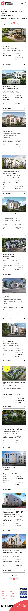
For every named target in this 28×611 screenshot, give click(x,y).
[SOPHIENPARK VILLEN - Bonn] (14, 90)
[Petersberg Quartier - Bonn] (14, 175)
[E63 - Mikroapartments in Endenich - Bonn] (14, 553)
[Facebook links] (2, 606)
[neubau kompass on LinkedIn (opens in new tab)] (8, 606)
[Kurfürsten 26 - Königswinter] (14, 132)
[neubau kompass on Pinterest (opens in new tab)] (11, 606)
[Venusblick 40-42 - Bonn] (14, 257)
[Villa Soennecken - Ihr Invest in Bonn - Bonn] (14, 429)
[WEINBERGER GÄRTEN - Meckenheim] (14, 387)
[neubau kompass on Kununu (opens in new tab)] (23, 592)
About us (3, 590)
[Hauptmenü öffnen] (25, 3)
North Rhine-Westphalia (6, 9)
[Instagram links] (5, 606)
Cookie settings (12, 596)
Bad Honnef (16, 9)
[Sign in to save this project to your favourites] (23, 30)
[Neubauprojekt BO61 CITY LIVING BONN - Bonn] (14, 512)
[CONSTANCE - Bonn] (14, 471)
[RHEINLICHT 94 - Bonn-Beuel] (14, 342)
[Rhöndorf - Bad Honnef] (14, 47)
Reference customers (3, 597)
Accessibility (4, 595)
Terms (11, 591)
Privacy (12, 593)
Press (2, 591)
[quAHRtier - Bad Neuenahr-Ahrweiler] (14, 299)
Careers (3, 593)
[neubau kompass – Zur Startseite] (7, 3)
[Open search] (22, 3)
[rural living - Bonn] (14, 216)
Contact (12, 590)
